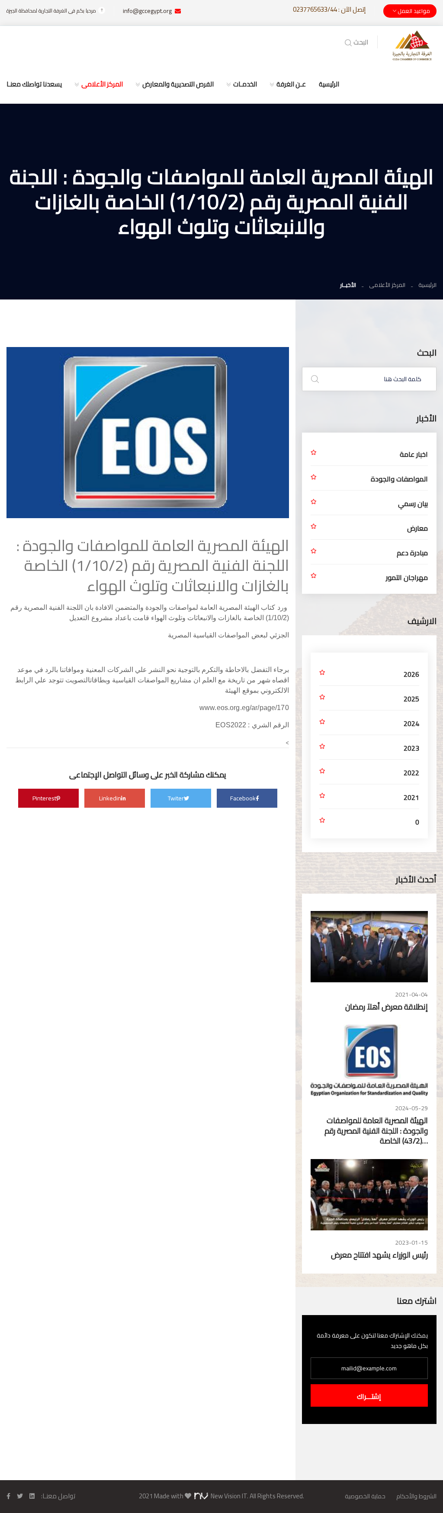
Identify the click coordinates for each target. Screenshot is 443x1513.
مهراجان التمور (407, 577)
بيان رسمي (413, 503)
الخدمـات (245, 84)
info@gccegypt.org (147, 10)
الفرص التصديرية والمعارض (178, 84)
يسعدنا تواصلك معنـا (34, 84)
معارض (417, 528)
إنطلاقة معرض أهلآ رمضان (386, 1007)
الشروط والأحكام (416, 1496)
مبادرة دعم (412, 552)
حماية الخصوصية (365, 1496)
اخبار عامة (414, 454)
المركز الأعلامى (102, 84)
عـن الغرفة (291, 84)
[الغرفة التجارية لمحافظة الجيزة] (412, 44)
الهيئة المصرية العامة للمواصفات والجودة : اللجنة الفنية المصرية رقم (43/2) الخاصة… (376, 1130)
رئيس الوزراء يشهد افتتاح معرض (379, 1255)
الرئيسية (329, 84)
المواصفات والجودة (399, 478)
